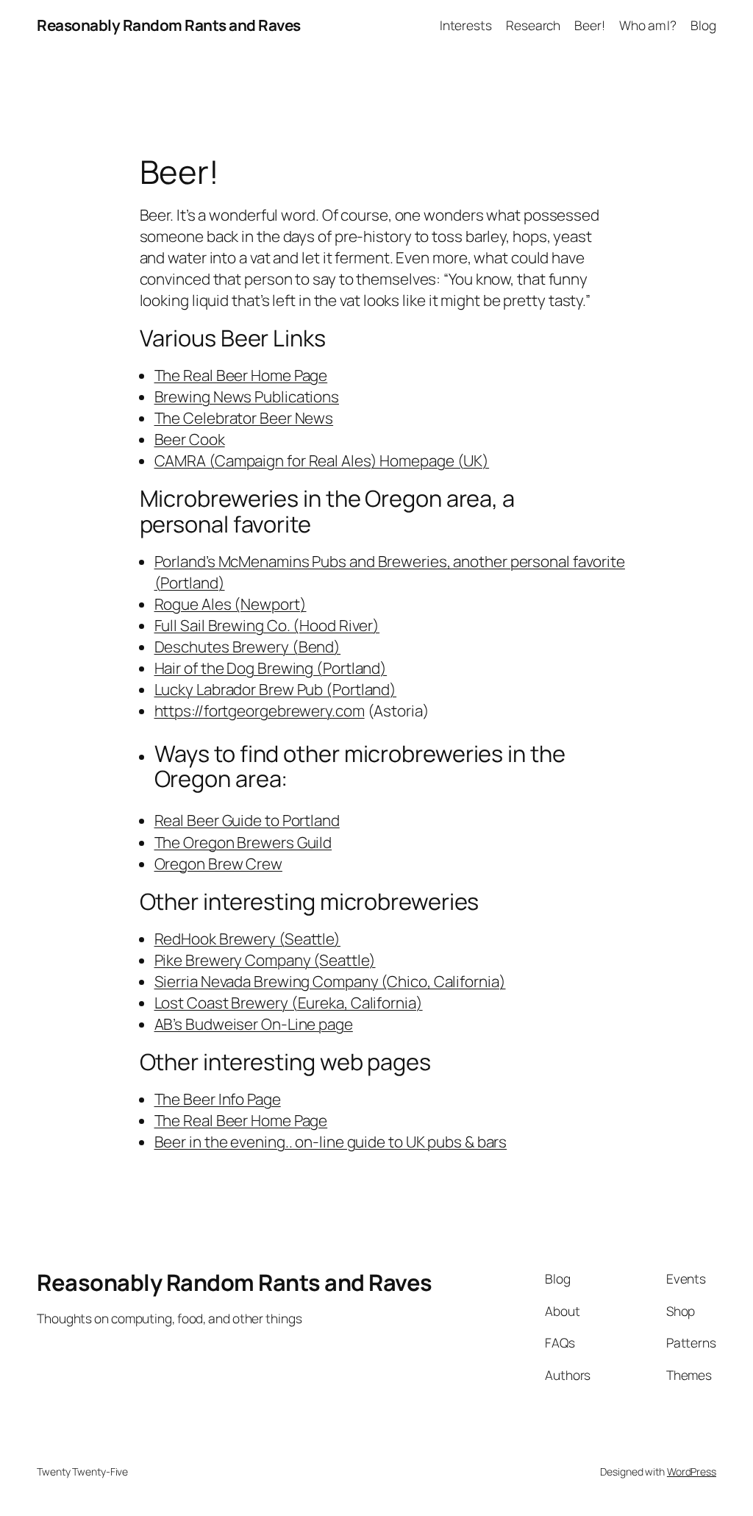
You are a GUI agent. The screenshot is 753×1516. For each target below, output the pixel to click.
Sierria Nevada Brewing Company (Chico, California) (330, 981)
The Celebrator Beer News (244, 418)
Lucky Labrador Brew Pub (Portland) (275, 689)
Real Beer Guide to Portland (247, 820)
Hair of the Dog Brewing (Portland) (271, 668)
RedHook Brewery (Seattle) (247, 938)
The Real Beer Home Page (241, 375)
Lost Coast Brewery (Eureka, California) (288, 1002)
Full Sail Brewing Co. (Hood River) (267, 625)
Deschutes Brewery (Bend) (247, 646)
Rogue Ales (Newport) (230, 604)
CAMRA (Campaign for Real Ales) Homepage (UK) (322, 460)
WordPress (691, 1471)
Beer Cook (189, 439)
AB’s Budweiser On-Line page (253, 1024)
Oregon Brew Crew (218, 863)
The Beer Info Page (217, 1099)
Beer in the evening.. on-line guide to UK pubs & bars (330, 1141)
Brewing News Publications (247, 396)
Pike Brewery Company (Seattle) (265, 960)
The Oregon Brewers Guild (243, 842)
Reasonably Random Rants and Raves (169, 25)
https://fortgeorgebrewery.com (259, 710)
